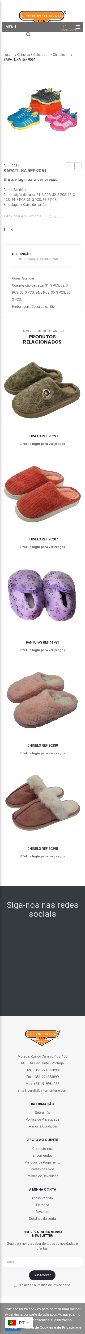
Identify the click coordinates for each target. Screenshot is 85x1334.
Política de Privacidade (42, 1119)
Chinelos (59, 55)
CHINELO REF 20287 (42, 539)
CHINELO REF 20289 (42, 745)
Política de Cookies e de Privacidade (51, 1327)
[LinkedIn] (11, 230)
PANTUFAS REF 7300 (69, 166)
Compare (56, 217)
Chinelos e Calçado (31, 55)
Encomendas (42, 1155)
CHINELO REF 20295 (42, 849)
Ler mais (32, 411)
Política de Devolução (42, 1176)
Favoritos (42, 1212)
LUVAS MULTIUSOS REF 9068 (78, 166)
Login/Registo (42, 1198)
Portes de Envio (42, 1169)
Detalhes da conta (42, 1218)
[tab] (24, 254)
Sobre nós (42, 1113)
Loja (7, 55)
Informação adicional (39, 259)
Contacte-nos (42, 1149)
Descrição (21, 254)
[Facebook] (4, 230)
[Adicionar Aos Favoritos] (13, 411)
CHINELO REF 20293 (42, 436)
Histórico (42, 1205)
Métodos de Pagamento (43, 1162)
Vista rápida (72, 411)
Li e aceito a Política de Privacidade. (44, 1285)
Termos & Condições (42, 1126)
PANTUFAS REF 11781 (42, 642)
